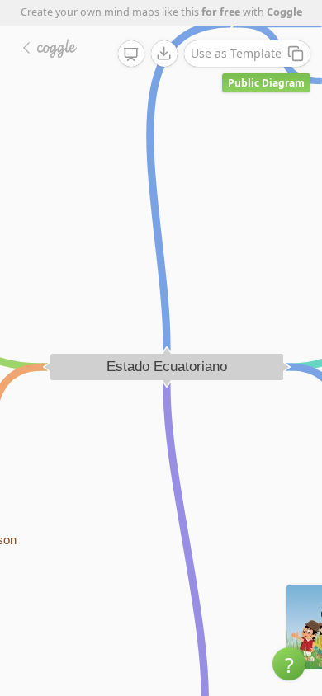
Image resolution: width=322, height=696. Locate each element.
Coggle (284, 12)
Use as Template (236, 53)
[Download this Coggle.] (164, 53)
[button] (288, 663)
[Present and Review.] (131, 54)
